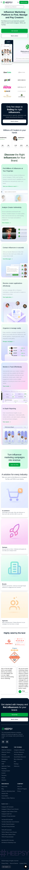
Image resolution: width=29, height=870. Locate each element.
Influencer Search (6, 752)
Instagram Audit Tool (7, 813)
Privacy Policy (5, 863)
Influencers (16, 766)
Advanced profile (6, 756)
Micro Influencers (18, 759)
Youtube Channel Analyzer (8, 824)
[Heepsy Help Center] (18, 2)
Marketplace (5, 759)
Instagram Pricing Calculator (8, 816)
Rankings (16, 763)
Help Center (4, 786)
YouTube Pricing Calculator (8, 826)
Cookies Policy (23, 863)
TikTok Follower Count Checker (9, 832)
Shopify (3, 777)
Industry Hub (5, 793)
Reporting (4, 768)
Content (3, 773)
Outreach (4, 754)
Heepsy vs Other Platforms (8, 798)
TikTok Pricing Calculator (8, 836)
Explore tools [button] (5, 803)
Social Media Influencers (20, 756)
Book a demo (14, 36)
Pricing (19, 791)
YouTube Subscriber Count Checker (10, 821)
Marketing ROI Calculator (8, 840)
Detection (4, 780)
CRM (3, 763)
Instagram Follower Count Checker (10, 809)
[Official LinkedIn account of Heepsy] (7, 741)
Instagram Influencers (19, 750)
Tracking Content (6, 770)
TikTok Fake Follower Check (8, 834)
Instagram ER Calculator (8, 806)
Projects (3, 761)
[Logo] (8, 2)
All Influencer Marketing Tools (9, 842)
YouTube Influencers (19, 752)
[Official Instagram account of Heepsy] (3, 741)
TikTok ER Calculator (7, 829)
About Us (19, 786)
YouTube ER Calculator (7, 819)
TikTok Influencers (18, 754)
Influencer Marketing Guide (8, 791)
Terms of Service (14, 863)
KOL (15, 761)
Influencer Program (22, 788)
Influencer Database (6, 750)
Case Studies (5, 795)
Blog (3, 788)
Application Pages (6, 766)
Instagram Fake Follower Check (9, 811)
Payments (4, 775)
